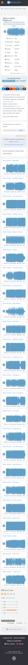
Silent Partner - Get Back (11, 321)
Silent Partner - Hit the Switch (12, 500)
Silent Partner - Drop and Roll (12, 285)
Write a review (10, 598)
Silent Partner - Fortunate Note (12, 196)
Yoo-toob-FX (22, 73)
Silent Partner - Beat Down (11, 518)
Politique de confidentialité (14, 641)
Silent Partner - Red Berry (11, 482)
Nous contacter (11, 644)
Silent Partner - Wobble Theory (12, 214)
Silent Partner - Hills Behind (11, 303)
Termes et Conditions (19, 638)
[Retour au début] (14, 659)
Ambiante (10, 101)
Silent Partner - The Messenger (13, 446)
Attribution (16, 141)
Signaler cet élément (21, 136)
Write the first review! (15, 629)
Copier (20, 130)
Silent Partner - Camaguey (11, 375)
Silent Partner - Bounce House (12, 232)
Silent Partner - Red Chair (11, 554)
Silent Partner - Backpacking (12, 428)
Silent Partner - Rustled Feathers (13, 178)
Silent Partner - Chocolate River (13, 267)
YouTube (21, 644)
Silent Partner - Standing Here (12, 464)
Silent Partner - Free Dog (11, 411)
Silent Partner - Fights (10, 536)
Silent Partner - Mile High (11, 160)
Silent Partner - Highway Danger (13, 339)
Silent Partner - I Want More (12, 571)
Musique (5, 101)
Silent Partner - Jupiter (10, 250)
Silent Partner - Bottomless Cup (13, 357)
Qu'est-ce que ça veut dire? (14, 144)
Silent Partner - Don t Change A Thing (15, 393)
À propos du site (7, 638)
